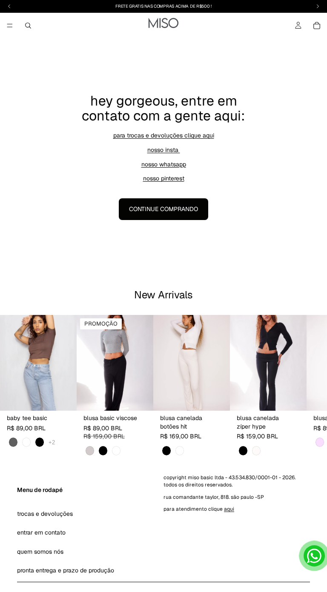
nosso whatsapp (163, 164)
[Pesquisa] (28, 25)
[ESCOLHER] (63, 397)
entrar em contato (41, 532)
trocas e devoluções (45, 514)
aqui (229, 509)
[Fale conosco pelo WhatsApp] (314, 555)
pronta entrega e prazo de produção (65, 570)
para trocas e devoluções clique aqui (163, 135)
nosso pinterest (163, 178)
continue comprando (163, 209)
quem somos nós (40, 551)
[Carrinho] (316, 25)
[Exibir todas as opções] (52, 442)
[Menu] (10, 25)
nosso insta (163, 150)
